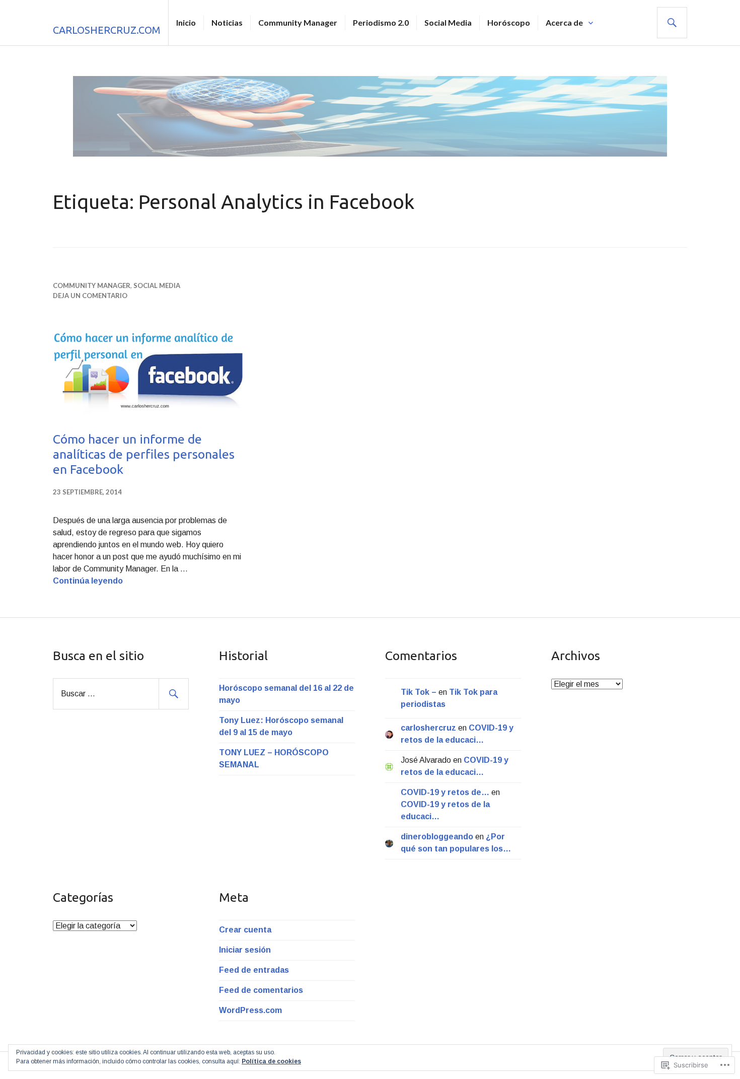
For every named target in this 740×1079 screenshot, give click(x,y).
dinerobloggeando (437, 836)
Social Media (448, 22)
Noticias (227, 22)
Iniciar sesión (245, 950)
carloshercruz (428, 728)
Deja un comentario (90, 296)
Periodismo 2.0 (381, 22)
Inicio (186, 22)
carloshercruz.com (107, 30)
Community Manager (297, 22)
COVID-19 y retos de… (445, 792)
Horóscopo (508, 22)
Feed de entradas (254, 970)
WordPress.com (250, 1010)
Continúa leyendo (88, 581)
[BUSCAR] (672, 22)
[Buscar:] (121, 693)
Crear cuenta (245, 929)
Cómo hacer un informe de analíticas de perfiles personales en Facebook (144, 454)
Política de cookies (271, 1061)
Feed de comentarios (261, 990)
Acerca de (564, 22)
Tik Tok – (418, 692)
